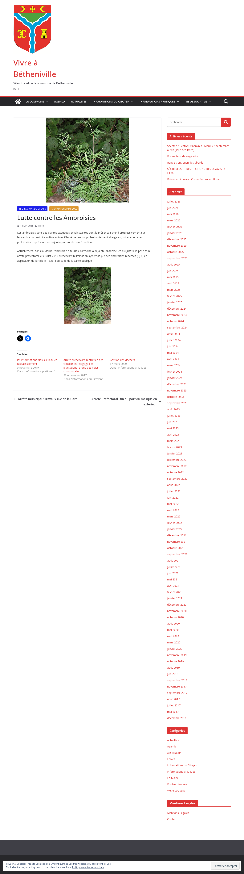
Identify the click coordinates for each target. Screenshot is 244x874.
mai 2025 (173, 277)
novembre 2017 (177, 686)
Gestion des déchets (122, 360)
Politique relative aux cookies (88, 867)
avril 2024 (173, 359)
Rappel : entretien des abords (185, 162)
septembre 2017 (177, 693)
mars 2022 (173, 516)
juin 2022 (172, 497)
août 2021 (173, 560)
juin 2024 (172, 346)
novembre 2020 (177, 611)
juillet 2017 (174, 705)
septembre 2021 (177, 554)
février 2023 (174, 447)
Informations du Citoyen (111, 101)
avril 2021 (173, 586)
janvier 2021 (174, 598)
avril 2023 (173, 434)
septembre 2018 (177, 680)
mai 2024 (173, 352)
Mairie (41, 225)
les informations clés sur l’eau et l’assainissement (37, 362)
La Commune (35, 101)
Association (174, 753)
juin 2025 (172, 271)
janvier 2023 (174, 453)
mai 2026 (173, 214)
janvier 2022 (174, 529)
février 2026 (174, 226)
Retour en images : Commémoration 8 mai (193, 179)
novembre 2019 (177, 655)
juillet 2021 (174, 567)
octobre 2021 (175, 548)
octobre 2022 (175, 472)
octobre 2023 (175, 397)
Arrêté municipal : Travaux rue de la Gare (47, 399)
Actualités (79, 101)
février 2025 (174, 296)
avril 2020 (173, 636)
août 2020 (173, 623)
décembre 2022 (176, 460)
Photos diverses (177, 784)
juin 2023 (172, 422)
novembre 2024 (177, 315)
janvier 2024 (174, 378)
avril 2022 (173, 510)
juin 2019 (172, 674)
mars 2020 (173, 642)
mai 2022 (173, 504)
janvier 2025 (174, 302)
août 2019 (173, 667)
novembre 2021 (177, 541)
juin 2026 (172, 208)
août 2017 (173, 699)
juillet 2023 (174, 415)
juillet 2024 (174, 340)
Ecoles (171, 759)
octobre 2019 (175, 661)
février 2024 (174, 371)
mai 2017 (173, 711)
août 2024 (173, 334)
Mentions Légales (178, 813)
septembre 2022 (177, 478)
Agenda (59, 101)
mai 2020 (173, 630)
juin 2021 (172, 573)
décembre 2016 (176, 718)
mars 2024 (173, 365)
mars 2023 (173, 441)
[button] (46, 101)
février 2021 (174, 592)
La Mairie (173, 778)
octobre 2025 (175, 252)
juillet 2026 (174, 201)
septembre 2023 (177, 403)
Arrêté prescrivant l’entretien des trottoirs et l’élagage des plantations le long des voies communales (83, 365)
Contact (172, 819)
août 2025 (173, 264)
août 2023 (173, 409)
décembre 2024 (176, 308)
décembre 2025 (176, 239)
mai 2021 (173, 579)
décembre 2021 (176, 535)
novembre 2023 (177, 390)
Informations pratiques (157, 101)
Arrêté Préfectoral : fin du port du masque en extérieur (124, 402)
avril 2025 (173, 283)
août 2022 (173, 485)
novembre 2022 (177, 466)
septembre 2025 (177, 258)
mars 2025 (173, 289)
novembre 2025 (177, 245)
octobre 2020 (175, 617)
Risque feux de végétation (183, 156)
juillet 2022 (174, 491)
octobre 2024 (175, 321)
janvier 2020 (174, 648)
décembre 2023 (176, 384)
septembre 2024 (177, 327)
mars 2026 (173, 220)
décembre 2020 (176, 604)
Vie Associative (196, 101)
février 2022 (174, 523)
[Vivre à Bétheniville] (17, 101)
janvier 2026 (174, 233)
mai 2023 (173, 428)
